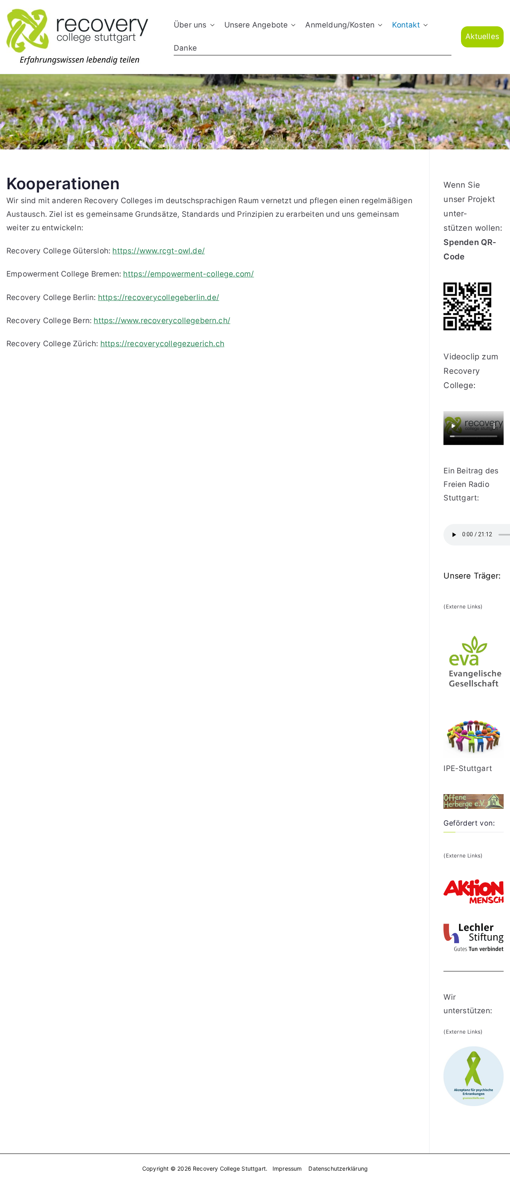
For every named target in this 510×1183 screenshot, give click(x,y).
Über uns (190, 24)
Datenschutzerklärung (338, 1168)
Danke (185, 48)
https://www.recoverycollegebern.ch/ (162, 320)
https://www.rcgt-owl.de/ (158, 250)
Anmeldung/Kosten (340, 24)
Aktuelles (482, 36)
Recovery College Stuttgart (229, 1168)
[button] (211, 25)
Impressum (287, 1168)
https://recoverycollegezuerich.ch (162, 343)
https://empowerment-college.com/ (188, 274)
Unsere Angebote (256, 24)
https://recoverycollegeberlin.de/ (158, 297)
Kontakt (406, 24)
